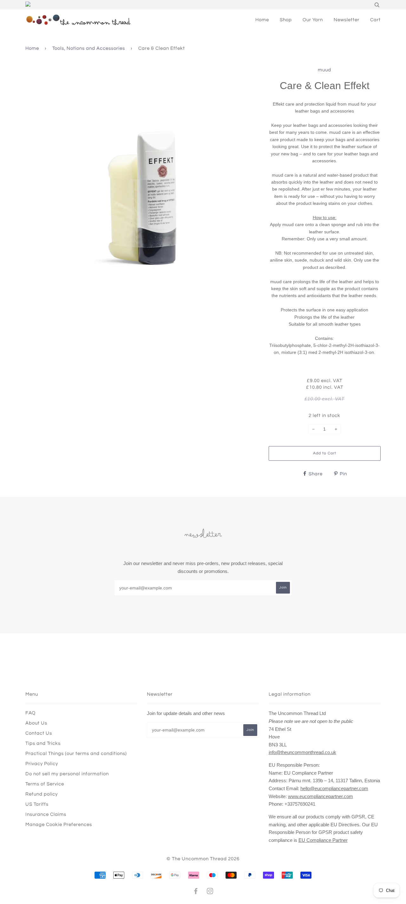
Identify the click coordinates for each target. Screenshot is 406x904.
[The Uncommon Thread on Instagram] (210, 892)
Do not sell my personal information (67, 773)
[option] (142, 183)
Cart (375, 19)
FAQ (30, 713)
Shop (286, 19)
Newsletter (346, 19)
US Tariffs (37, 804)
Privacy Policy (41, 763)
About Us (36, 723)
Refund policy (41, 794)
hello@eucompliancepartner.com (334, 788)
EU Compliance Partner (323, 840)
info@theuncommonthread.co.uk (302, 752)
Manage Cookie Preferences (58, 824)
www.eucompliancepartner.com (320, 796)
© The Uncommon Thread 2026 (203, 858)
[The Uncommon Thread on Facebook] (196, 892)
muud (324, 70)
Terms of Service (44, 784)
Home (262, 19)
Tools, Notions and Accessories (88, 48)
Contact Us (38, 733)
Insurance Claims (45, 814)
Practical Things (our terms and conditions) (76, 753)
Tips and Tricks (43, 743)
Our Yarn (313, 19)
